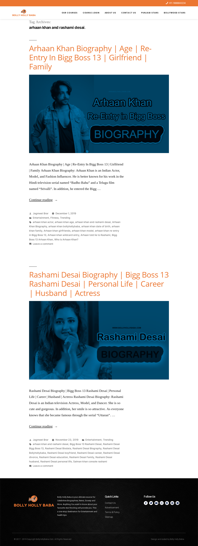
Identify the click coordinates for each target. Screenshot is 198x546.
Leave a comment (43, 243)
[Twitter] (151, 503)
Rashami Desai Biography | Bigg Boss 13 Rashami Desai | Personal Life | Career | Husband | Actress (99, 283)
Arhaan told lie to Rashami (95, 235)
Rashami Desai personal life (56, 461)
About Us (110, 12)
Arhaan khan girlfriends (57, 230)
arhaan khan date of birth (95, 226)
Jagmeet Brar (40, 213)
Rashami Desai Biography (87, 448)
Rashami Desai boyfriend (61, 452)
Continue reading (43, 200)
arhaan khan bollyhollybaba (64, 226)
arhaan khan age (64, 222)
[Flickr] (177, 503)
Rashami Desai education (53, 457)
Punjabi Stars (150, 12)
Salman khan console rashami (90, 461)
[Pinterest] (172, 503)
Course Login (91, 12)
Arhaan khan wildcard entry (63, 235)
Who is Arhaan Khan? (66, 239)
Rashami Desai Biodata (58, 448)
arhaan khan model (83, 230)
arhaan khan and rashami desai (93, 222)
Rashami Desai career (89, 452)
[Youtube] (156, 503)
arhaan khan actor (43, 222)
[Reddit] (167, 503)
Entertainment (41, 217)
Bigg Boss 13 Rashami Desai (86, 444)
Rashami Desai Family (81, 457)
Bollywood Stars (174, 12)
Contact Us (128, 12)
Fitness (54, 217)
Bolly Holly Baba (177, 539)
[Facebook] (146, 503)
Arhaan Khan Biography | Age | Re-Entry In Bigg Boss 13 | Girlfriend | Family (90, 57)
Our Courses (69, 12)
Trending (65, 217)
